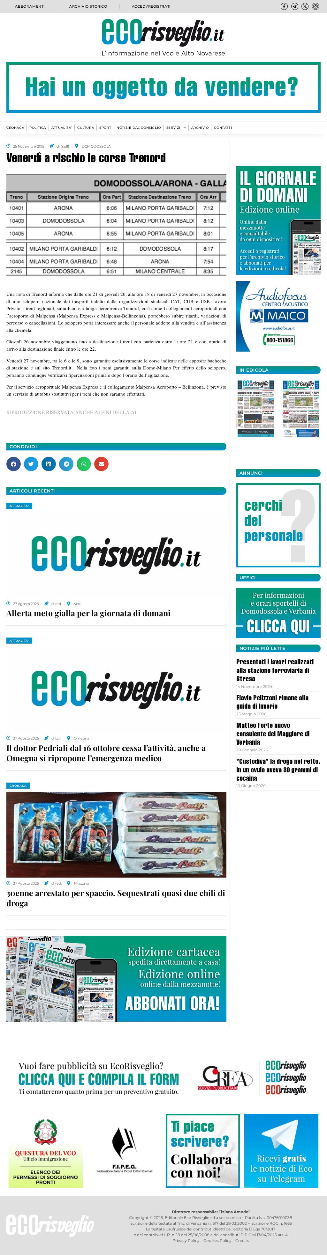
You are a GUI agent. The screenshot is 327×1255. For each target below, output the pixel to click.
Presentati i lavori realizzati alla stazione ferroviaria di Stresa (275, 671)
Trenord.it (62, 367)
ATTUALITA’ (61, 128)
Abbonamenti (30, 6)
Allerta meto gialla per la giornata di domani (88, 613)
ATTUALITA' (19, 505)
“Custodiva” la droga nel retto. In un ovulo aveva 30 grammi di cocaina (278, 771)
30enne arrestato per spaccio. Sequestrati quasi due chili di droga (115, 897)
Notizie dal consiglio (139, 128)
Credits (242, 1240)
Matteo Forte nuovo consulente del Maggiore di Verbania (272, 735)
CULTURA (85, 128)
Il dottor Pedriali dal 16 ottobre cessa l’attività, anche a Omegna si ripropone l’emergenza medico (106, 752)
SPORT (105, 128)
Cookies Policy (217, 1240)
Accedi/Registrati (151, 6)
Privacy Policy (186, 1240)
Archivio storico (88, 6)
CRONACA (15, 128)
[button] (13, 464)
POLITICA (37, 128)
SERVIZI (173, 128)
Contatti (223, 128)
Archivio (200, 128)
